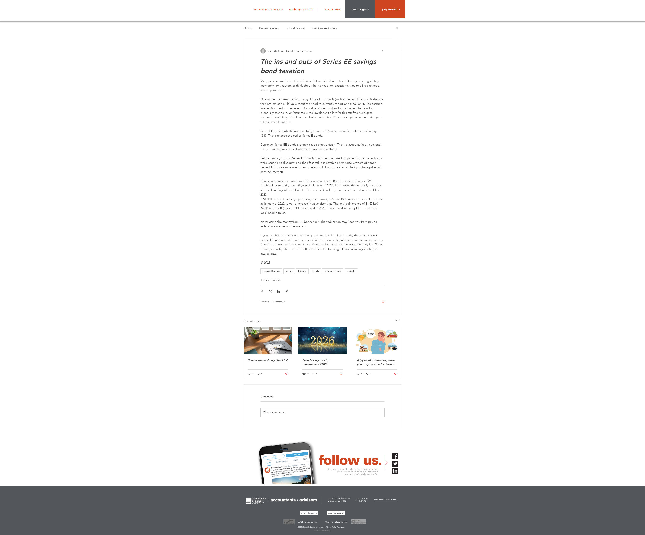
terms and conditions (322, 530)
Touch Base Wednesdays (324, 27)
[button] (360, 9)
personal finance (271, 271)
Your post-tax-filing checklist (268, 360)
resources (399, 38)
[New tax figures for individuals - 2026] (322, 340)
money (289, 271)
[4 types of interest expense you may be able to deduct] (377, 340)
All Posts (248, 27)
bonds (315, 271)
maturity (351, 271)
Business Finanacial (269, 27)
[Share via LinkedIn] (278, 291)
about (401, 30)
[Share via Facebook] (262, 291)
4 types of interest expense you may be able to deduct (376, 362)
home (401, 26)
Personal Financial (295, 27)
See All (397, 320)
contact (400, 50)
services (400, 34)
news (401, 42)
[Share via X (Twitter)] (270, 291)
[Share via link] (286, 291)
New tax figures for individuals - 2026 (315, 362)
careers (400, 46)
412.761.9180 (362, 498)
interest (302, 271)
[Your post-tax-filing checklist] (268, 340)
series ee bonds (333, 271)
